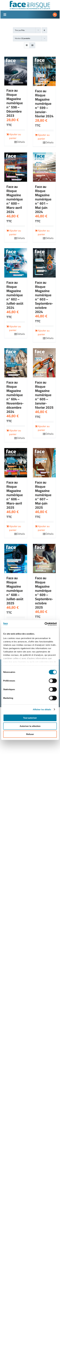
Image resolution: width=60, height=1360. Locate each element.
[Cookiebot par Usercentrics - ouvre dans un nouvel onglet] (44, 624)
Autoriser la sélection (30, 726)
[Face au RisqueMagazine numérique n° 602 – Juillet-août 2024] (15, 263)
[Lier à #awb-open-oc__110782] (5, 15)
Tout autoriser (30, 718)
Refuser (30, 734)
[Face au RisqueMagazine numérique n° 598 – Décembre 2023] (15, 71)
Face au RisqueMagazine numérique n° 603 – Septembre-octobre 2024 (44, 297)
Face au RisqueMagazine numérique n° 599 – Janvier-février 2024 (44, 103)
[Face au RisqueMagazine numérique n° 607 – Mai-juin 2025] (44, 462)
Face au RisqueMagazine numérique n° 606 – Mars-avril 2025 (14, 495)
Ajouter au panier (15, 136)
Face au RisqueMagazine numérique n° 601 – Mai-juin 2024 (43, 199)
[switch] (53, 681)
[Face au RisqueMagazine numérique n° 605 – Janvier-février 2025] (44, 363)
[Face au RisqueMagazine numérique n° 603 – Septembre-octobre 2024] (44, 263)
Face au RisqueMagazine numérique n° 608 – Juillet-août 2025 (14, 590)
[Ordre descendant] (44, 30)
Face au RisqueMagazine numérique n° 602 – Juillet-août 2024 (14, 295)
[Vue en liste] (32, 45)
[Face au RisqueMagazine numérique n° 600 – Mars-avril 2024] (15, 167)
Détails (21, 142)
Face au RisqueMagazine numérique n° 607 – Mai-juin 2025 (43, 495)
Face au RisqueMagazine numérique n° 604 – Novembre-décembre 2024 (15, 397)
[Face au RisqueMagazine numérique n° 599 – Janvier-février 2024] (44, 71)
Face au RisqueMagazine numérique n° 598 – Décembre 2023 (14, 103)
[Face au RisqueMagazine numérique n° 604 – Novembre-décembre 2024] (15, 363)
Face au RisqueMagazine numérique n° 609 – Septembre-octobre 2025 (44, 593)
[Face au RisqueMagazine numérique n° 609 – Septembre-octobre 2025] (44, 558)
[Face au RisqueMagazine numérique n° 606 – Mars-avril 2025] (15, 462)
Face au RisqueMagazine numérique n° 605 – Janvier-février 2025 (44, 395)
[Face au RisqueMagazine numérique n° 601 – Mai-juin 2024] (44, 167)
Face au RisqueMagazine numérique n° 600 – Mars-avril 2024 (14, 199)
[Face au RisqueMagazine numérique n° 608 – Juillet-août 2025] (15, 558)
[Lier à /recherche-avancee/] (55, 15)
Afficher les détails (42, 709)
